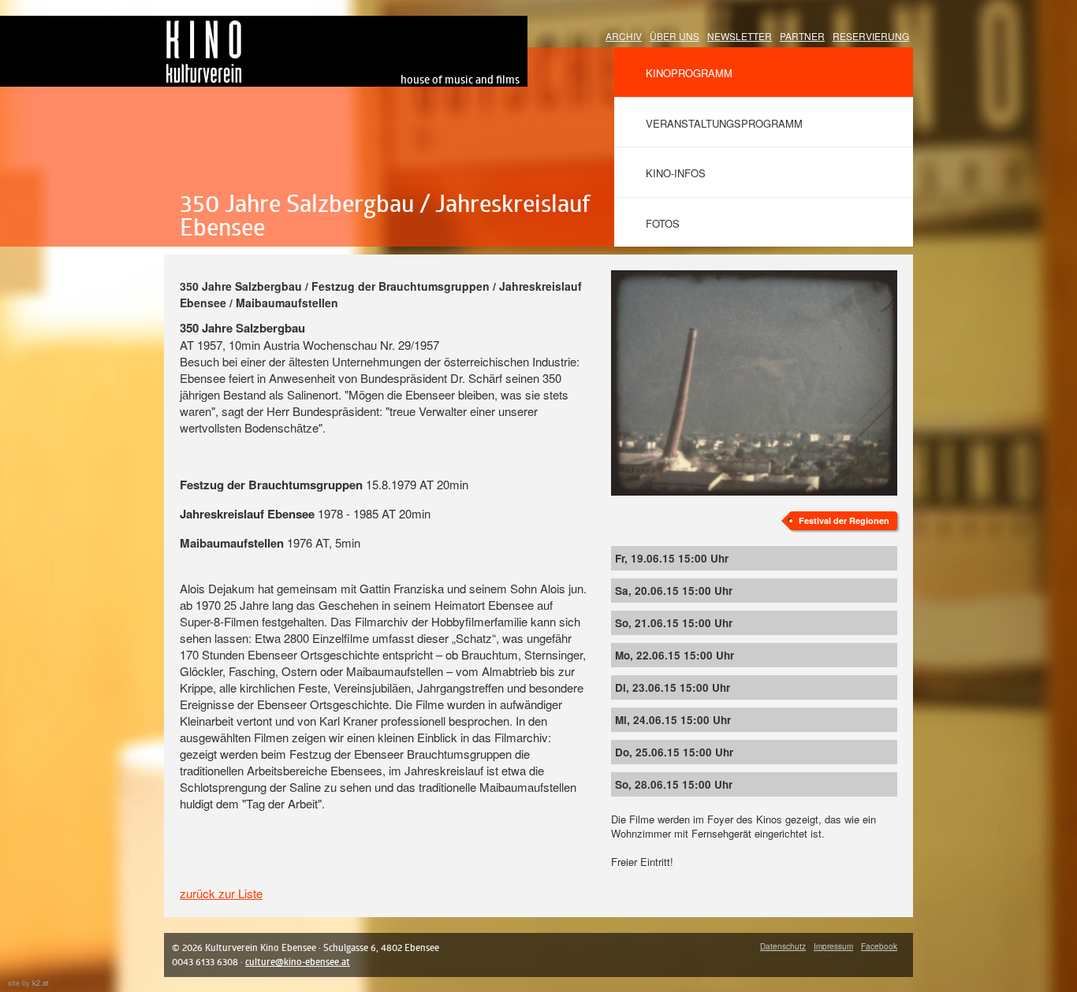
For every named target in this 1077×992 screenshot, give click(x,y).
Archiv (624, 36)
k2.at (40, 983)
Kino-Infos (676, 172)
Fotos (663, 223)
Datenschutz (783, 946)
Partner (802, 36)
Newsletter (739, 36)
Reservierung (871, 36)
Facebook (879, 946)
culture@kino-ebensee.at (297, 961)
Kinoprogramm (689, 72)
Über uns (674, 36)
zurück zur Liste (221, 893)
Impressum (833, 946)
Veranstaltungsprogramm (724, 123)
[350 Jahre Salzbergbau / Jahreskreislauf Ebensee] (754, 278)
